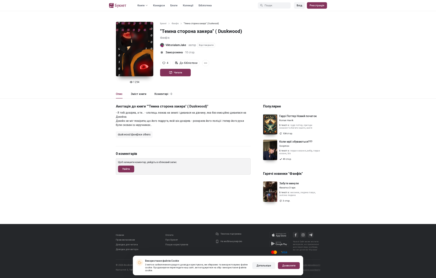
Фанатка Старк (287, 187)
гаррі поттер (296, 125)
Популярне (272, 106)
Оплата (169, 235)
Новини (120, 235)
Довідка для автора (127, 249)
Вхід (299, 5)
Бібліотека (205, 5)
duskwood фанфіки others (134, 134)
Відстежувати (206, 45)
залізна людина (287, 195)
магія (309, 128)
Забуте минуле (289, 183)
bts (289, 153)
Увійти (126, 169)
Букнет (163, 23)
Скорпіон (284, 146)
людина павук (307, 192)
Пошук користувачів (176, 244)
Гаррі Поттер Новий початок (298, 116)
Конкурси (159, 5)
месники (294, 192)
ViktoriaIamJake (176, 45)
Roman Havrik (286, 120)
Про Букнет (171, 239)
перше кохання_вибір (301, 151)
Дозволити (288, 265)
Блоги (173, 5)
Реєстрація (317, 5)
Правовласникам (125, 239)
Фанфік (175, 23)
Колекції (188, 5)
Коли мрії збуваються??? (295, 141)
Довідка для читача (127, 244)
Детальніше (263, 265)
